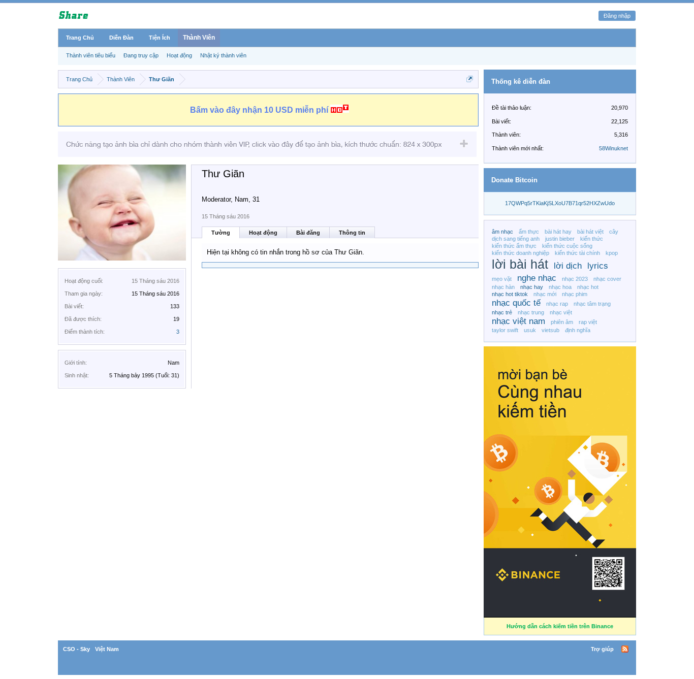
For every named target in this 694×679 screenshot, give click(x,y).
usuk (530, 330)
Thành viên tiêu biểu (90, 55)
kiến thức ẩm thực (514, 246)
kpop (612, 253)
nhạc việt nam (518, 321)
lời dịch (568, 265)
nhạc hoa (560, 287)
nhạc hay (531, 287)
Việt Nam (107, 649)
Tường (220, 233)
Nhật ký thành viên (223, 55)
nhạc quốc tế (516, 302)
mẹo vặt (502, 279)
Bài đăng (308, 233)
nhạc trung (531, 312)
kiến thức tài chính (577, 253)
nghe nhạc (536, 277)
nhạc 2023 (575, 279)
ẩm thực (529, 232)
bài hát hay (558, 232)
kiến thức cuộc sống (567, 246)
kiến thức (591, 239)
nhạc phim (574, 294)
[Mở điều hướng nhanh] (469, 79)
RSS (624, 649)
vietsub (550, 330)
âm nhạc (502, 232)
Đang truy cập (141, 55)
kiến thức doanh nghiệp (520, 253)
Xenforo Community (347, 649)
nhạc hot (587, 287)
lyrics (597, 265)
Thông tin (352, 233)
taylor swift (505, 330)
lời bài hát (520, 264)
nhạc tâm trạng (592, 304)
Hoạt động (263, 233)
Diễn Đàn (121, 38)
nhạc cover (607, 279)
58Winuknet (613, 148)
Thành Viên (199, 37)
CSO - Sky (76, 649)
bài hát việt (590, 232)
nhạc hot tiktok (510, 294)
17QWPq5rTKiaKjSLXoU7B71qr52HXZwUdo (560, 203)
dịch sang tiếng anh (516, 239)
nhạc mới (544, 294)
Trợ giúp (602, 649)
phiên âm (562, 322)
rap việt (588, 322)
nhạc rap (557, 304)
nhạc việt (561, 312)
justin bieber (560, 239)
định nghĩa (577, 330)
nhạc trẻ (502, 312)
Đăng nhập (617, 16)
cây (613, 232)
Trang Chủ (80, 38)
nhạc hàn (503, 287)
